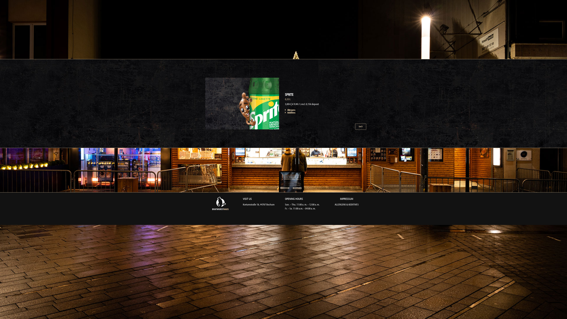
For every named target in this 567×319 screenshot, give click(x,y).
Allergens (291, 110)
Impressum (346, 199)
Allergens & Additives (347, 204)
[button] (310, 110)
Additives (291, 113)
